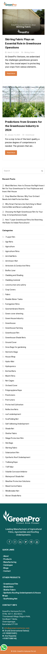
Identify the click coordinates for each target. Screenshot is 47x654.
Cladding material (12, 280)
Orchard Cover (11, 385)
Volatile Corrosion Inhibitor (16, 472)
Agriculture (10, 246)
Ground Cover (11, 342)
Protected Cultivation (14, 405)
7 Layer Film (10, 237)
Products (7, 559)
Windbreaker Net (12, 491)
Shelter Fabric (11, 433)
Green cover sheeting (14, 314)
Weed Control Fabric (13, 486)
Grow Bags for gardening (15, 347)
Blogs (5, 568)
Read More (11, 73)
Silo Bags (9, 443)
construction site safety (15, 285)
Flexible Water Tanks (14, 299)
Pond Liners (10, 395)
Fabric (7, 294)
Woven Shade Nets (13, 496)
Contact (7, 571)
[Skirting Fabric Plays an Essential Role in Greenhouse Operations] (23, 33)
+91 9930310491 (9, 633)
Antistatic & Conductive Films (17, 266)
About (6, 556)
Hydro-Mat (9, 361)
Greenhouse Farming (14, 328)
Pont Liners (10, 400)
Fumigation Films (12, 304)
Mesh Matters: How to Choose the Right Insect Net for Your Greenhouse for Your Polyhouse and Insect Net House (23, 189)
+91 (9, 638)
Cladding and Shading (14, 275)
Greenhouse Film (12, 333)
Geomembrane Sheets (14, 309)
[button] (43, 4)
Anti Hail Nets (11, 256)
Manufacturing (9, 562)
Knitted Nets (10, 371)
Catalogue (8, 565)
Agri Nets (9, 242)
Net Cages (9, 381)
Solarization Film (12, 452)
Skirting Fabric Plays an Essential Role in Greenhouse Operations (23, 43)
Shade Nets (8, 587)
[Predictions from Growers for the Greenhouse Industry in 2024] (23, 116)
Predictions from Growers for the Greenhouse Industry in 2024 (23, 126)
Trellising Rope (11, 462)
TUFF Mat (9, 467)
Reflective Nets (11, 409)
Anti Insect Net (11, 261)
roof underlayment (13, 414)
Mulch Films (10, 376)
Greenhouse (29, 135)
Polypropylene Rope (13, 390)
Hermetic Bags (11, 352)
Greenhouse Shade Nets (15, 338)
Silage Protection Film (14, 438)
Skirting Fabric (29, 52)
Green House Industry (14, 318)
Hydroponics (10, 366)
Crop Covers (10, 290)
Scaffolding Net (12, 419)
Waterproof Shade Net (14, 476)
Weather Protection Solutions (17, 481)
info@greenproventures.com (16, 628)
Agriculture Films (12, 251)
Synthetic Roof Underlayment (17, 457)
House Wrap (10, 357)
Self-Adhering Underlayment (17, 424)
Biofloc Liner (10, 270)
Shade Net (9, 429)
